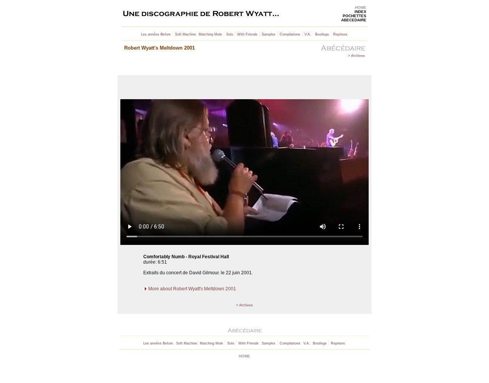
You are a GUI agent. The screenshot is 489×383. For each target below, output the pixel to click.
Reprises (340, 34)
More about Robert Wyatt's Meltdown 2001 (192, 288)
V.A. (307, 34)
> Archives (356, 56)
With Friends (247, 34)
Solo (229, 34)
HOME (360, 7)
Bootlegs (322, 34)
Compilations (290, 34)
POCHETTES (354, 16)
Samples (268, 34)
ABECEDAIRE (353, 20)
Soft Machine (185, 34)
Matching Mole (210, 34)
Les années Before (156, 34)
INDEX (360, 12)
